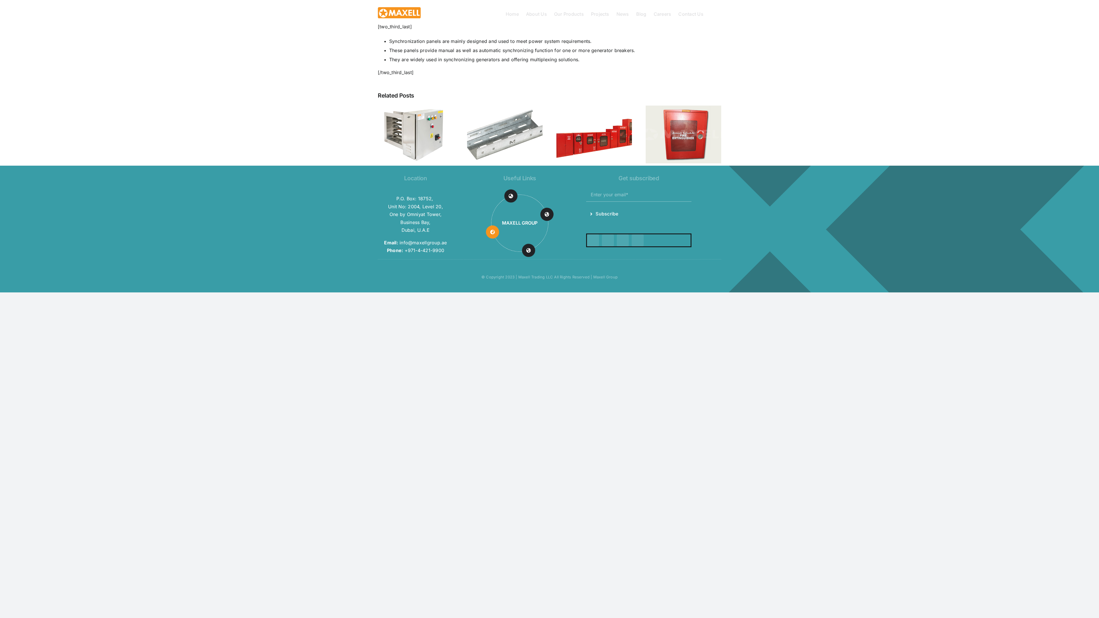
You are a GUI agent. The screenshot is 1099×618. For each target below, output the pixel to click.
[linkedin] (638, 240)
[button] (712, 13)
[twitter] (593, 240)
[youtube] (623, 240)
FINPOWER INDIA (519, 223)
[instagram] (608, 240)
